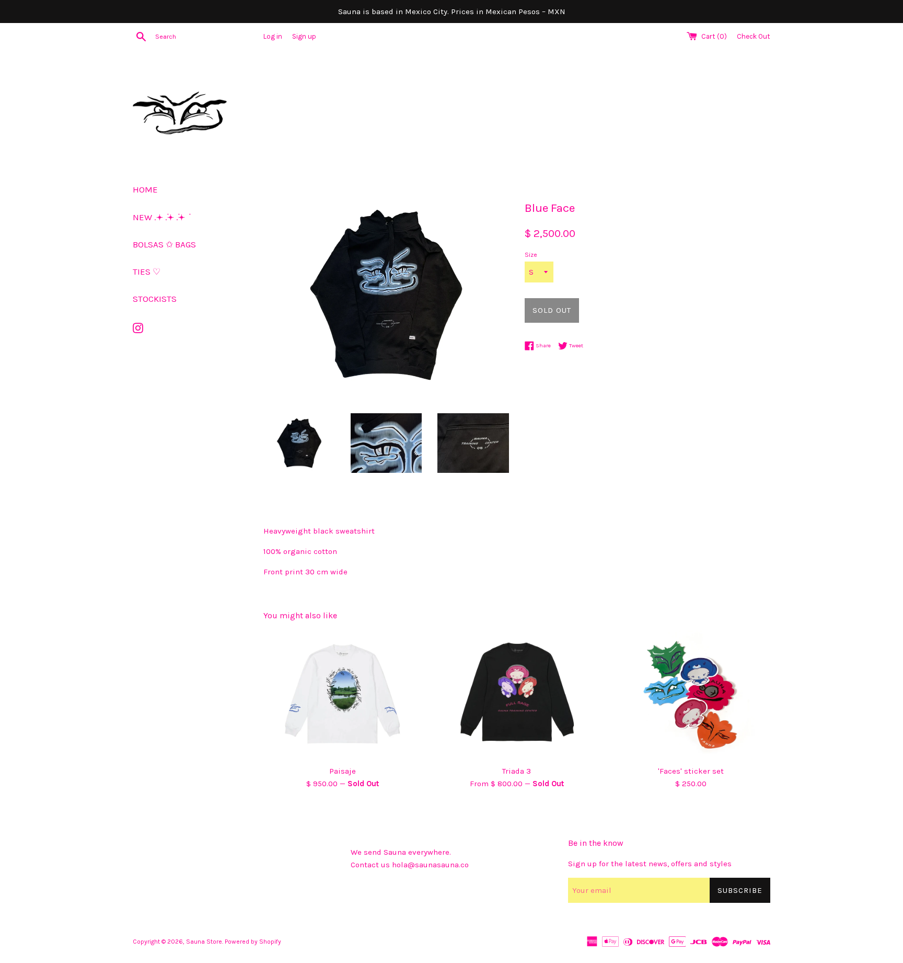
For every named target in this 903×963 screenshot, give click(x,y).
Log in (272, 36)
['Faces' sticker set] (691, 695)
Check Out (753, 36)
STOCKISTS (155, 298)
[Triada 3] (516, 695)
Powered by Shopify (253, 941)
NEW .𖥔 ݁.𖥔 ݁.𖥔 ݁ (160, 217)
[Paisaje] (342, 695)
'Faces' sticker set (691, 771)
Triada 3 (516, 771)
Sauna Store (204, 941)
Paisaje (342, 771)
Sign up (304, 36)
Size (531, 254)
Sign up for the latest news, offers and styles (650, 863)
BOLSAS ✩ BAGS (164, 244)
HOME (145, 189)
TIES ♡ (146, 271)
